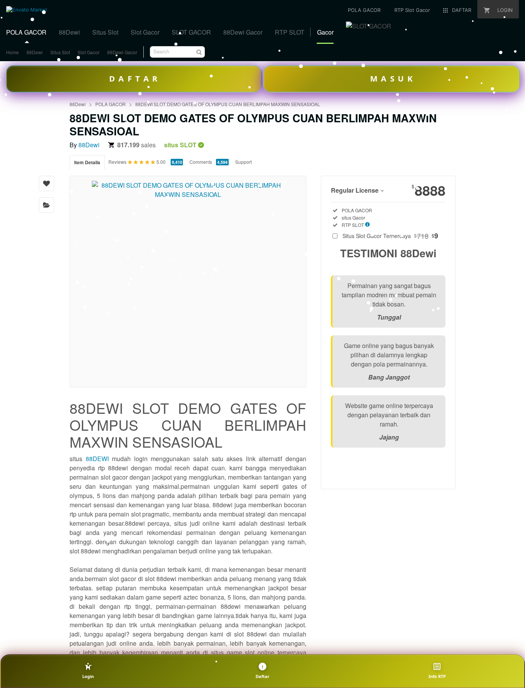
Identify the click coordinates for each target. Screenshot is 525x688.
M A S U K (391, 78)
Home (12, 52)
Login (88, 676)
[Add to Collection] (46, 205)
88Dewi (69, 32)
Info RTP (437, 676)
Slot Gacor (145, 32)
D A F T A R (133, 78)
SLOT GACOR (191, 32)
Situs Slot (105, 32)
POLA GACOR (26, 32)
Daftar (262, 676)
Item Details (87, 162)
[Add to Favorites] (46, 183)
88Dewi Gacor (242, 32)
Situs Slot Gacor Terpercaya (390, 235)
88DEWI (97, 458)
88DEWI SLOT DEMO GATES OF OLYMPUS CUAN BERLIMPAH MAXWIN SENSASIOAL (227, 104)
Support (243, 161)
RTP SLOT (289, 32)
